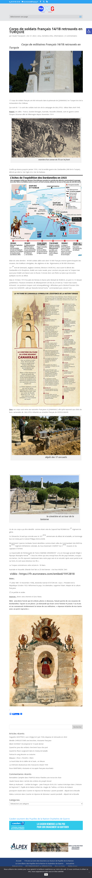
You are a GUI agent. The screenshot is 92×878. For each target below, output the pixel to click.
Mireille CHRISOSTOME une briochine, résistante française (30, 740)
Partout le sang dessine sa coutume (22, 754)
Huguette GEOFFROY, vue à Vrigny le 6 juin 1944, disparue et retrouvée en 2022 (38, 737)
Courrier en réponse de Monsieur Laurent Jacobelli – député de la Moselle (53, 791)
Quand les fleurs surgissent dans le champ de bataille (28, 751)
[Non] (89, 872)
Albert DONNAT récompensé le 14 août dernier (26, 744)
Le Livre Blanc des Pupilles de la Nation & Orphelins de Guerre (39, 863)
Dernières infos (47, 36)
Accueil (18, 861)
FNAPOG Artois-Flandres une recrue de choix (45, 777)
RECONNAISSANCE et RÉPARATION (38, 866)
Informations (58, 36)
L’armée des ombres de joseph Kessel (37, 781)
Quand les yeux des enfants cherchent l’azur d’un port (28, 747)
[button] (89, 31)
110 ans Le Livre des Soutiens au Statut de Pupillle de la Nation (49, 861)
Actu (39, 36)
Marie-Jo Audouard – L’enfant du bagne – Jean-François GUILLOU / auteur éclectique (40, 784)
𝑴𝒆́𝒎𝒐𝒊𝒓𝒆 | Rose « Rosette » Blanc (21, 758)
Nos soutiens (60, 866)
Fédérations (72, 866)
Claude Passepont (18, 36)
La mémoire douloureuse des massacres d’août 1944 (28, 765)
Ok (46, 874)
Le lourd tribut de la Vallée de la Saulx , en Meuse (27, 761)
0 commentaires (71, 36)
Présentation (17, 866)
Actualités (70, 863)
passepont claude (15, 791)
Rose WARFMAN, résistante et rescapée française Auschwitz (31, 768)
